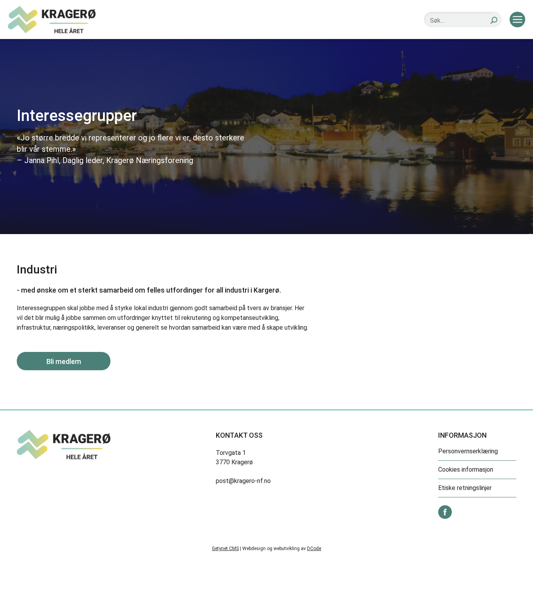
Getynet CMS (225, 548)
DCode (314, 548)
